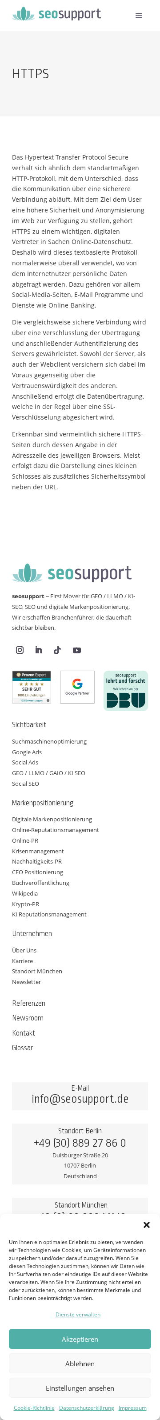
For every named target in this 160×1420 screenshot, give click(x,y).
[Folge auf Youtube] (77, 650)
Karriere (22, 961)
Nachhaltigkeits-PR (37, 861)
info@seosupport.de (80, 1099)
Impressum (133, 1408)
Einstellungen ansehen (80, 1388)
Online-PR (25, 840)
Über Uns (24, 950)
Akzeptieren (80, 1339)
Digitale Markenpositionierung (52, 819)
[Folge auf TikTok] (57, 650)
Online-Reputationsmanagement (55, 830)
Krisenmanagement (38, 851)
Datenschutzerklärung (86, 1408)
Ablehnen (80, 1363)
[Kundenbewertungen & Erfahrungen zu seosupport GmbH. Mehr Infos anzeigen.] (31, 689)
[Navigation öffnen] (139, 15)
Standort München (37, 971)
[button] (146, 1224)
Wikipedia (25, 893)
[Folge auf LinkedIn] (38, 650)
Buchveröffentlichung (40, 883)
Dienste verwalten (78, 1314)
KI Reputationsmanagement (49, 914)
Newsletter (26, 982)
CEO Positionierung (37, 872)
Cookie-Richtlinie (34, 1408)
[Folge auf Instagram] (19, 650)
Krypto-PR (25, 904)
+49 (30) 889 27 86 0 (80, 1143)
